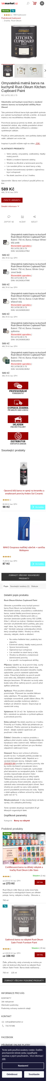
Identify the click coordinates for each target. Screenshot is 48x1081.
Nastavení (23, 1066)
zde (3, 1059)
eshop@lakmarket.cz (14, 1022)
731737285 (10, 1026)
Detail (40, 882)
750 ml (5, 900)
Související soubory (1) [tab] (19, 586)
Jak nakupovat (7, 1002)
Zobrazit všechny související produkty (24, 577)
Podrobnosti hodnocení (11, 18)
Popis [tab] (6, 586)
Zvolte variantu (11, 200)
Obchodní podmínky (9, 1005)
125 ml (14, 973)
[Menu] (42, 3)
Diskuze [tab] (34, 586)
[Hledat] (28, 3)
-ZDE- (37, 143)
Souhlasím (34, 1074)
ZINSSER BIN (10, 763)
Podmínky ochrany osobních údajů (16, 1008)
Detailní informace (9, 206)
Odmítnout (12, 1074)
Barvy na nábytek (22, 820)
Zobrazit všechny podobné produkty (24, 980)
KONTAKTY (6, 998)
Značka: (12, 21)
